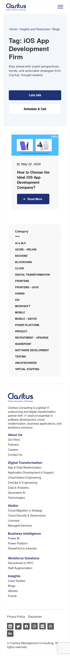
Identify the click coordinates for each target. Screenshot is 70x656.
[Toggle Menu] (59, 6)
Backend (21, 255)
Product (21, 331)
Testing (20, 356)
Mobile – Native (26, 318)
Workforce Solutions (23, 558)
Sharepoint (23, 344)
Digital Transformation (32, 274)
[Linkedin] (10, 626)
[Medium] (42, 626)
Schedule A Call (35, 109)
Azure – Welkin (25, 249)
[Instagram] (34, 626)
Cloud (19, 268)
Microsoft (22, 306)
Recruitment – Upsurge (31, 337)
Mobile (20, 312)
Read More (34, 199)
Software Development (32, 350)
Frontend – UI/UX (27, 287)
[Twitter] (18, 626)
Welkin (13, 505)
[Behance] (10, 633)
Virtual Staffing (27, 369)
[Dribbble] (50, 626)
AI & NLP (20, 243)
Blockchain (23, 262)
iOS (17, 300)
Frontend (22, 281)
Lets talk (35, 95)
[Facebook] (26, 626)
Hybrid (20, 293)
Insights (14, 576)
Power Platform (27, 325)
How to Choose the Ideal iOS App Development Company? (33, 180)
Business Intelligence (24, 533)
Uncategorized (26, 363)
